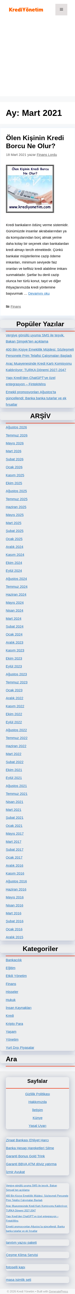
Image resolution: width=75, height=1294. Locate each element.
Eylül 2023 (14, 666)
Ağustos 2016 (16, 881)
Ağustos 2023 (16, 674)
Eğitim (10, 968)
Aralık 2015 (14, 937)
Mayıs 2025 (15, 515)
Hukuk (11, 1000)
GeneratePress (58, 1291)
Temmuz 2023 (17, 682)
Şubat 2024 (14, 626)
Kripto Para (14, 1024)
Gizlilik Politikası (37, 1094)
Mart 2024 (13, 619)
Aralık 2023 (14, 642)
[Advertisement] (37, 58)
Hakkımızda (37, 1102)
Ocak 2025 (14, 539)
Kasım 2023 (15, 650)
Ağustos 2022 (16, 730)
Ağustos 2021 (16, 786)
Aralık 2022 (14, 698)
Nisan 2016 (14, 905)
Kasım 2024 (15, 555)
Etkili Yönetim (16, 976)
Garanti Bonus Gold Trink (25, 1156)
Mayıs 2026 (15, 443)
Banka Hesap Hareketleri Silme (30, 1148)
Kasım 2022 (15, 706)
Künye (37, 1118)
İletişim (37, 1110)
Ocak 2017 (14, 857)
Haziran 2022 (16, 746)
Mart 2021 (13, 810)
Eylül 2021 (14, 778)
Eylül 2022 (14, 722)
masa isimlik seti (18, 1280)
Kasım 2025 (15, 475)
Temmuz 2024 (17, 587)
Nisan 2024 (14, 610)
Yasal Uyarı (37, 1126)
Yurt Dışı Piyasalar (20, 1048)
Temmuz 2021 (17, 794)
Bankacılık (14, 960)
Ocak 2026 (14, 467)
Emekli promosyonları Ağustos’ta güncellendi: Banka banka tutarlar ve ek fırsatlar (36, 398)
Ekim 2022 (14, 714)
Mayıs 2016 (15, 897)
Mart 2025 (13, 523)
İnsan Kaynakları (19, 1008)
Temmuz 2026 (17, 435)
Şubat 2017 (14, 850)
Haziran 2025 (16, 507)
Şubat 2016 (14, 921)
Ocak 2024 (14, 634)
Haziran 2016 (16, 889)
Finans (16, 307)
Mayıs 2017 (15, 834)
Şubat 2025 (14, 531)
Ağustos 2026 (16, 427)
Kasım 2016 (15, 873)
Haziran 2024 (16, 594)
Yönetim (12, 1039)
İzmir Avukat (15, 1172)
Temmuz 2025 (17, 499)
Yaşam (11, 1032)
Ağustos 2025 (16, 491)
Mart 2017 (13, 842)
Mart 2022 (13, 754)
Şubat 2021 (14, 818)
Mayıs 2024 (15, 603)
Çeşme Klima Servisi (22, 1255)
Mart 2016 (13, 913)
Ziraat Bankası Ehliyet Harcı (27, 1140)
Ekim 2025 (14, 483)
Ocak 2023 (14, 690)
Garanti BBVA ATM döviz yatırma (31, 1164)
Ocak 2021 (14, 826)
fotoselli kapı (15, 1267)
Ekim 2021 (14, 770)
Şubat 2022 (14, 762)
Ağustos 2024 (16, 579)
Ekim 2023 (14, 658)
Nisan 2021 (14, 802)
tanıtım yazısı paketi (21, 1243)
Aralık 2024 (14, 547)
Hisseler (12, 992)
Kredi (10, 1016)
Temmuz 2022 (17, 738)
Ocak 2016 (14, 929)
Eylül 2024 (14, 571)
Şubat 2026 (14, 459)
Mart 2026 (13, 451)
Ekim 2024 (14, 563)
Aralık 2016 (14, 865)
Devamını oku (39, 293)
